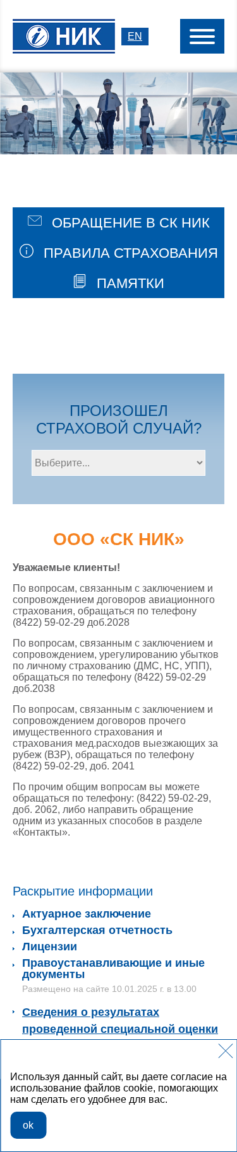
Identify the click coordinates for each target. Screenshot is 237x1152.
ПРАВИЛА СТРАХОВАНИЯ (129, 253)
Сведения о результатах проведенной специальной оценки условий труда (120, 1029)
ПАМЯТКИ (128, 283)
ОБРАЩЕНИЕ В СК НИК (129, 223)
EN (135, 36)
